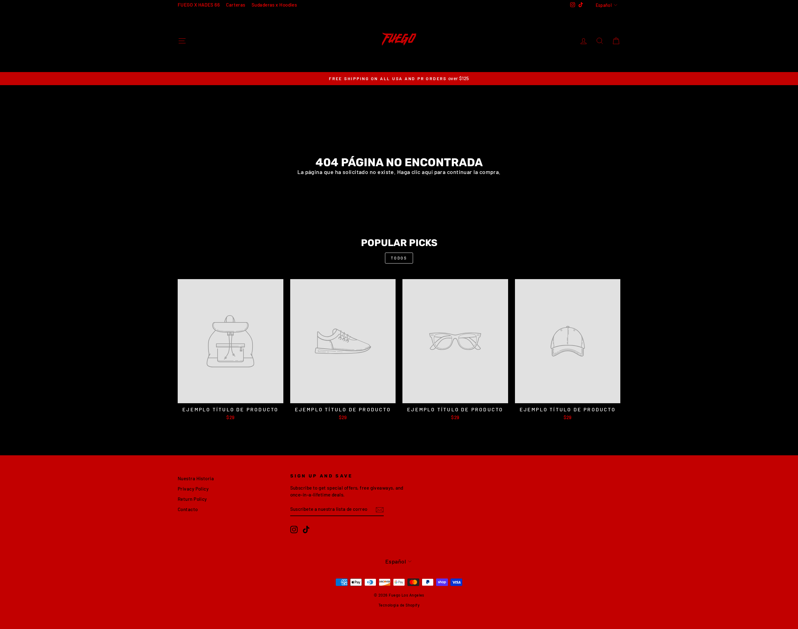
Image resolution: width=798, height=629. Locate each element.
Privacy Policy (193, 488)
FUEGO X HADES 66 (199, 4)
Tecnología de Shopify (399, 604)
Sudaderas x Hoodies (274, 4)
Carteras (235, 4)
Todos (399, 258)
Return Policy (192, 499)
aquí (427, 171)
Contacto (188, 509)
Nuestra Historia (196, 478)
